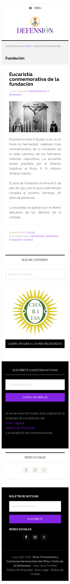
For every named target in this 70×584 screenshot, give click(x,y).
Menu (38, 8)
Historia (28, 240)
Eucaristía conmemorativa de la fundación (34, 79)
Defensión (35, 25)
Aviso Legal (13, 423)
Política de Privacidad (20, 428)
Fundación (15, 240)
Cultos (30, 232)
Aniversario (38, 236)
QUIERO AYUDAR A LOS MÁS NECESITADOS (35, 343)
